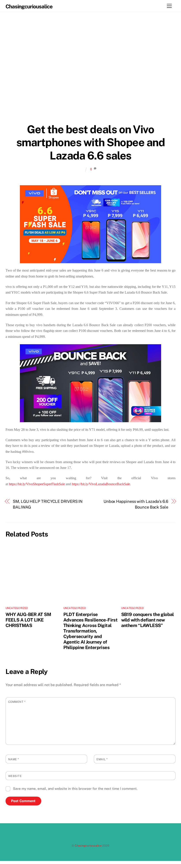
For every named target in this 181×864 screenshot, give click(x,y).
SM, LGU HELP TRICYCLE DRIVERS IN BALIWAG (48, 504)
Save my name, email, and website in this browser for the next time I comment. (75, 788)
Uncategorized (17, 608)
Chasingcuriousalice (88, 845)
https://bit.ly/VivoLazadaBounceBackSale (101, 484)
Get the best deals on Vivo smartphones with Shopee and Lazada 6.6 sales (90, 142)
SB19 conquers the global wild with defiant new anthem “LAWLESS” (147, 620)
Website (15, 776)
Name (13, 759)
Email (102, 759)
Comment (17, 701)
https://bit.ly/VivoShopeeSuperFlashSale (37, 484)
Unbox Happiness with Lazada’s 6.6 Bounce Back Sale (136, 504)
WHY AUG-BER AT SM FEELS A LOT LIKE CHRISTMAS (28, 620)
